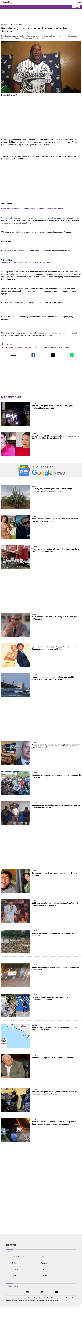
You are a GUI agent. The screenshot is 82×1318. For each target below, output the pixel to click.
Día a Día (15, 1269)
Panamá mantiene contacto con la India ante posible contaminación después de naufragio (52, 678)
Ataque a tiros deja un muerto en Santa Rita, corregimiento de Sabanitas (55, 968)
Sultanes (18, 347)
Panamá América (18, 1257)
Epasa (43, 1257)
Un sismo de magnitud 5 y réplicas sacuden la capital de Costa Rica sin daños (54, 1029)
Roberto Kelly (7, 347)
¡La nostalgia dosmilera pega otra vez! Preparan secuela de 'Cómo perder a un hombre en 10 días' (55, 648)
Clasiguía (44, 1275)
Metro (67, 347)
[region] (41, 17)
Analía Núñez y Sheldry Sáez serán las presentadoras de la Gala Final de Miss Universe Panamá (55, 437)
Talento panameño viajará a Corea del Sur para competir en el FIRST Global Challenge (55, 550)
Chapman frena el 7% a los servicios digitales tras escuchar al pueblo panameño (55, 746)
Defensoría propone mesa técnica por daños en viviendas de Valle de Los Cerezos (56, 776)
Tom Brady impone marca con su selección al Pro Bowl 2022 (25, 262)
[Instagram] (27, 1292)
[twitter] (42, 1292)
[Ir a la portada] (6, 2)
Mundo (34, 486)
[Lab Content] (41, 1246)
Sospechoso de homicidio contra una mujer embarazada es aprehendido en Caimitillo (55, 806)
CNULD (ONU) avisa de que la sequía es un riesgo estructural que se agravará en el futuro (51, 490)
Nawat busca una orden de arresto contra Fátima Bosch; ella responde (55, 874)
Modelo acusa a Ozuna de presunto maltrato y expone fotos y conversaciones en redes (55, 520)
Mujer (14, 1275)
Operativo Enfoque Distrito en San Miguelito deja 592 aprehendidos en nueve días (52, 407)
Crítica (14, 1263)
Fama (33, 433)
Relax (34, 644)
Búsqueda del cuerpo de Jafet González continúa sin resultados (52, 934)
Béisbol (44, 347)
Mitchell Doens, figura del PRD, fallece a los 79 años (52, 1058)
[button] (33, 355)
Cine (42, 1269)
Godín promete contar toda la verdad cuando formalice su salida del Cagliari (32, 208)
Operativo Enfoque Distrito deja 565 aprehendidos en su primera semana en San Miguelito (54, 1093)
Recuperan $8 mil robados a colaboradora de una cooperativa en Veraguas (51, 998)
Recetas (44, 1263)
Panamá (53, 347)
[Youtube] (56, 1292)
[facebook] (14, 1292)
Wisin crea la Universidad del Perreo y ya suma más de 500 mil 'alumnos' (55, 618)
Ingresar (76, 7)
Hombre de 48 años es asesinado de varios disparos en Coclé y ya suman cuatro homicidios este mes (53, 1123)
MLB (60, 347)
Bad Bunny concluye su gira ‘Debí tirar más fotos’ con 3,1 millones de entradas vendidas (54, 904)
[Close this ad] (80, 1305)
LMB (37, 347)
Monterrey (28, 347)
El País (34, 403)
